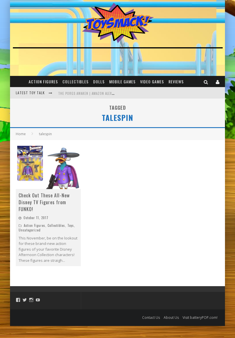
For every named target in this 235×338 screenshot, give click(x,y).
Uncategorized (30, 230)
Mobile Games (122, 81)
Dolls (99, 81)
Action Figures (43, 81)
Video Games (152, 81)
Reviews (176, 81)
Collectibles (75, 81)
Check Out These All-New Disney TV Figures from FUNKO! (44, 202)
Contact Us (151, 317)
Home (21, 133)
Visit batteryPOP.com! (200, 317)
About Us (171, 317)
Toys (70, 225)
